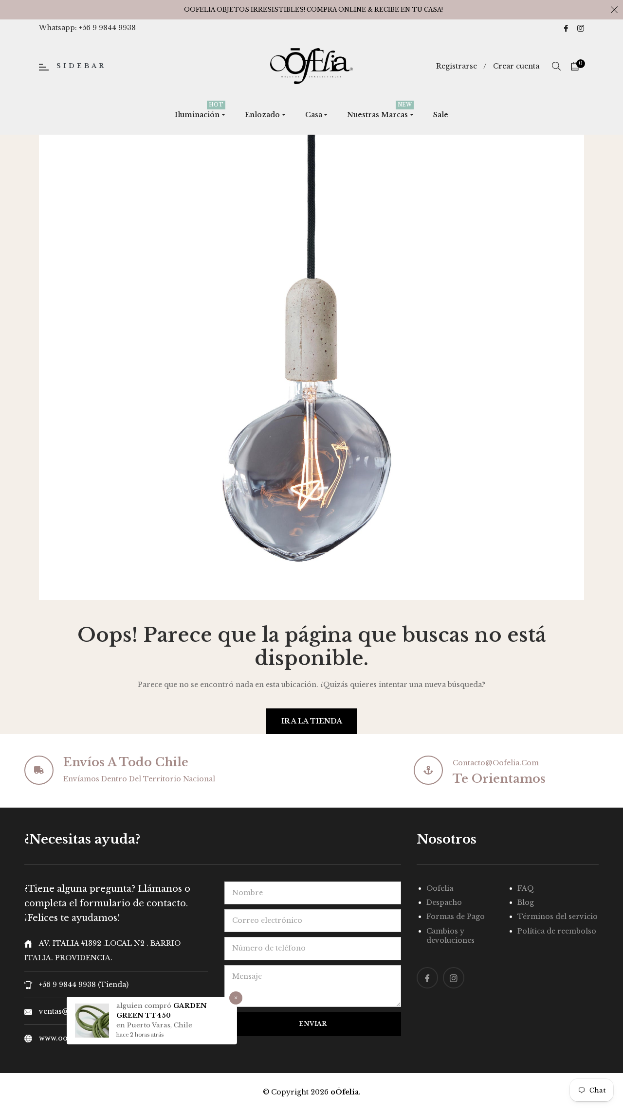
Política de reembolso (556, 931)
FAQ (525, 888)
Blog (525, 902)
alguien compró (144, 1006)
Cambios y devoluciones (450, 936)
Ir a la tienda (311, 721)
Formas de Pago (455, 916)
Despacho (444, 902)
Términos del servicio (557, 916)
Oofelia (439, 888)
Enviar (313, 1023)
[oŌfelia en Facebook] (566, 27)
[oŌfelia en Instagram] (580, 27)
